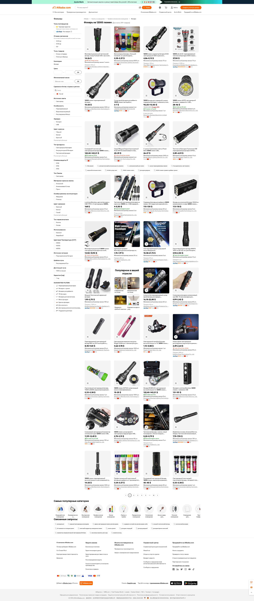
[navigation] (68, 257)
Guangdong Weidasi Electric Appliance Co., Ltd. (186, 65)
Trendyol (148, 592)
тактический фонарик (182, 524)
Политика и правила (92, 569)
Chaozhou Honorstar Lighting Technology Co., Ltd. (127, 62)
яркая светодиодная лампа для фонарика (106, 524)
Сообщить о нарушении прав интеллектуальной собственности (154, 562)
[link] (251, 582)
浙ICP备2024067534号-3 (177, 598)
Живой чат (146, 550)
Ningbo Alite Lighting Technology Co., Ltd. (97, 259)
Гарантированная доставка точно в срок (97, 555)
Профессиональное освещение (118, 19)
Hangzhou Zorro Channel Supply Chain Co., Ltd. (156, 260)
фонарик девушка (145, 170)
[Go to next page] (157, 495)
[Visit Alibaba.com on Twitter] (181, 569)
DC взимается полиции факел (65, 528)
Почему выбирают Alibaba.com (66, 547)
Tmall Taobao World (117, 592)
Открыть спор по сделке (151, 554)
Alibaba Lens (67, 583)
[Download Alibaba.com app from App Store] (176, 583)
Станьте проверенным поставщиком (184, 558)
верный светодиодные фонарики (79, 524)
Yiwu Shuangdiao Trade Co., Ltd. (182, 157)
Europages (155, 592)
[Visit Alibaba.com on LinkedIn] (177, 569)
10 (153, 495)
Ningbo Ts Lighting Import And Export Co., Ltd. (186, 303)
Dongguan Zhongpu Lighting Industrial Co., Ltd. (98, 66)
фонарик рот (60, 524)
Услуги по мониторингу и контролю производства (97, 564)
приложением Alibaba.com (159, 583)
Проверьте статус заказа (180, 554)
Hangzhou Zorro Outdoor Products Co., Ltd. (156, 306)
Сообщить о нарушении (151, 567)
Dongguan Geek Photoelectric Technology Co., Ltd (98, 350)
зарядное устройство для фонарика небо (136, 524)
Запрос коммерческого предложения (126, 552)
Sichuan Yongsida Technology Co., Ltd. (184, 211)
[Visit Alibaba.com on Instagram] (185, 569)
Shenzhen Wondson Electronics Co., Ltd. (185, 110)
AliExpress (99, 592)
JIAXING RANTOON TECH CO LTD (124, 109)
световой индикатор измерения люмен (91, 528)
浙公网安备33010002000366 (159, 598)
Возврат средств (148, 558)
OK (78, 72)
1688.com (107, 592)
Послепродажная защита (94, 560)
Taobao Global (135, 592)
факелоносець (117, 533)
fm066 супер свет (112, 170)
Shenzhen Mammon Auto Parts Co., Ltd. (97, 211)
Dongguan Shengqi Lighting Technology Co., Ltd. (98, 159)
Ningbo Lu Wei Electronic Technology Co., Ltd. (98, 109)
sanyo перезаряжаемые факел (158, 166)
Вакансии (60, 558)
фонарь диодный (142, 528)
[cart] (166, 8)
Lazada (127, 592)
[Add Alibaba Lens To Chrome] (86, 583)
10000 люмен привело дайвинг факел (167, 170)
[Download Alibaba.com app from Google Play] (190, 583)
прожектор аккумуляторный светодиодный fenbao (71, 533)
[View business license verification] (145, 598)
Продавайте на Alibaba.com (181, 547)
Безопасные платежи (92, 547)
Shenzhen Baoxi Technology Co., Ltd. (125, 215)
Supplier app (131, 583)
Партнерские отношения (180, 562)
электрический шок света (136, 166)
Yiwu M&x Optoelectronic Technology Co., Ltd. (156, 65)
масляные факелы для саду (100, 533)
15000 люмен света (128, 170)
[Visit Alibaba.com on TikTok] (193, 569)
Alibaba (86, 19)
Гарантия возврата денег (93, 550)
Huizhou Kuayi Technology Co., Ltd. (183, 354)
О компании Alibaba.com (65, 542)
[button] (140, 7)
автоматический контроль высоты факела (111, 166)
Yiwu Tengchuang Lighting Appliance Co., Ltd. (186, 261)
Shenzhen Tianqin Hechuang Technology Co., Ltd (156, 211)
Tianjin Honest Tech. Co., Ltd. (152, 350)
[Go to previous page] (126, 495)
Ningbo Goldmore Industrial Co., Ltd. (125, 350)
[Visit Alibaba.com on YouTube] (189, 569)
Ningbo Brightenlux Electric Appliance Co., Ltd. (98, 306)
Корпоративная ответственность (67, 554)
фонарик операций (126, 528)
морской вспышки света (94, 170)
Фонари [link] (133, 19)
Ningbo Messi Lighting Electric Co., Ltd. (155, 157)
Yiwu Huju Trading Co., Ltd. (122, 260)
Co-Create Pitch (62, 550)
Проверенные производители (124, 549)
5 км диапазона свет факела (181, 166)
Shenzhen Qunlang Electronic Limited (155, 115)
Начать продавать (178, 550)
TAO (142, 592)
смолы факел (112, 528)
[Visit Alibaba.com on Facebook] (173, 569)
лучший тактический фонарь (161, 524)
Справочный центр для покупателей (155, 547)
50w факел (90, 166)
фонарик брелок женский (160, 528)
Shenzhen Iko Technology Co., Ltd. (124, 159)
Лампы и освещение (98, 19)
